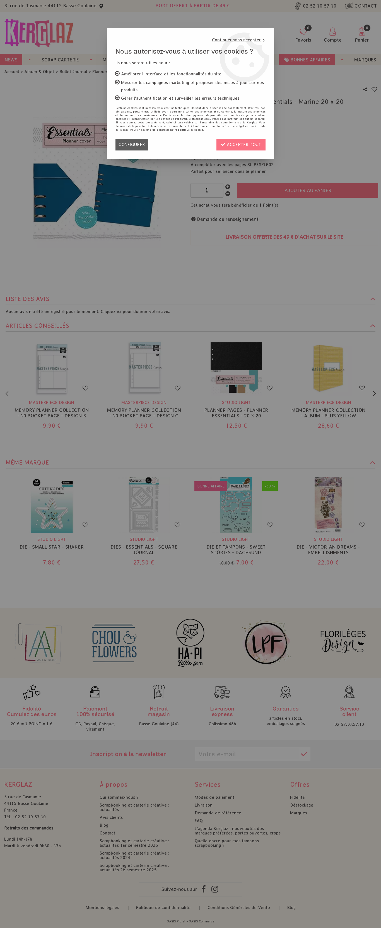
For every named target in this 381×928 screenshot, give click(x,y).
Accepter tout (243, 144)
